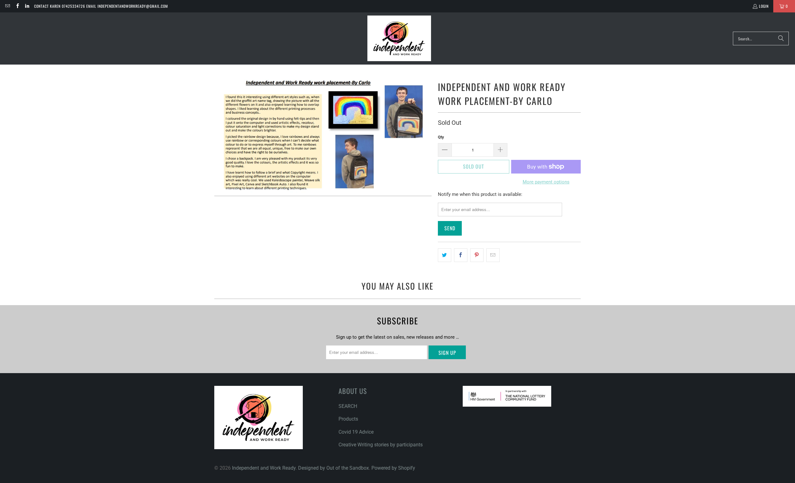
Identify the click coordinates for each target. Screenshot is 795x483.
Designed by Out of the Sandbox (333, 468)
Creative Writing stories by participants (380, 445)
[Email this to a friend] (493, 255)
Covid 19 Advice (356, 432)
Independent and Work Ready (264, 468)
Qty (441, 137)
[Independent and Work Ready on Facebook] (17, 6)
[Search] (781, 38)
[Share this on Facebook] (460, 255)
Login (764, 6)
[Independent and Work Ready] (399, 38)
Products (348, 419)
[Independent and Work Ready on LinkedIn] (27, 6)
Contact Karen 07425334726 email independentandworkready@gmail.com (101, 6)
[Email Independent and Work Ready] (7, 6)
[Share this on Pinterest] (477, 255)
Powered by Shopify (393, 468)
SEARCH (347, 406)
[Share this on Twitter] (444, 255)
